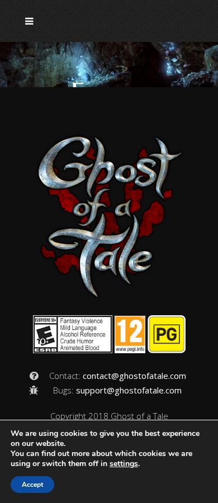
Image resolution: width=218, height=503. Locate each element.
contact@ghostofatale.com (134, 375)
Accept (32, 484)
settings (124, 464)
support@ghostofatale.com (129, 390)
